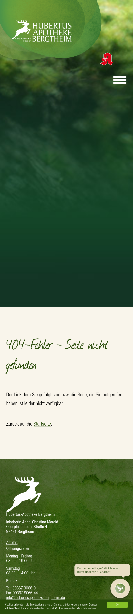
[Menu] (120, 78)
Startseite (42, 424)
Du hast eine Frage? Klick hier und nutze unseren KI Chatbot (99, 570)
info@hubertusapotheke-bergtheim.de (35, 598)
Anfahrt (11, 543)
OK (117, 604)
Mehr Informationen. (87, 608)
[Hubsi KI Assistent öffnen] (120, 588)
